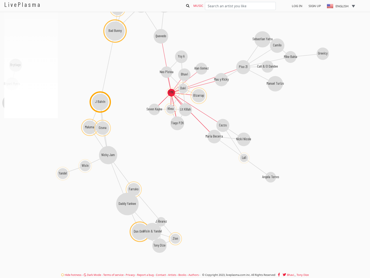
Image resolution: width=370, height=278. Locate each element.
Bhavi (290, 275)
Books (182, 275)
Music (198, 6)
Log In (297, 6)
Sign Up (315, 6)
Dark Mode (93, 275)
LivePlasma (22, 4)
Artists (172, 275)
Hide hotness (72, 275)
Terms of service (113, 275)
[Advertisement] (31, 141)
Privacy (130, 275)
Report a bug (145, 275)
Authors (193, 275)
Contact (161, 275)
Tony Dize (303, 275)
